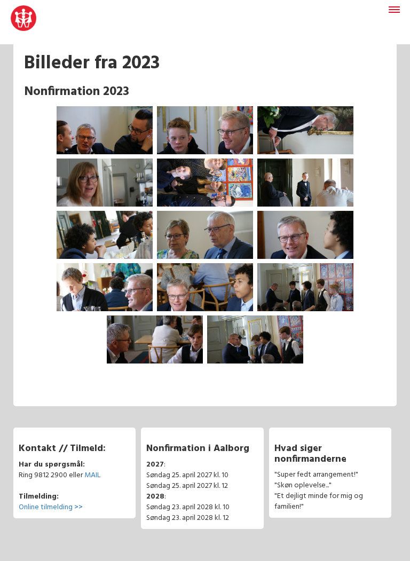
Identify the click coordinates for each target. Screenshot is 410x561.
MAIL (92, 475)
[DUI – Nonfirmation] (23, 22)
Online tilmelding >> (51, 507)
